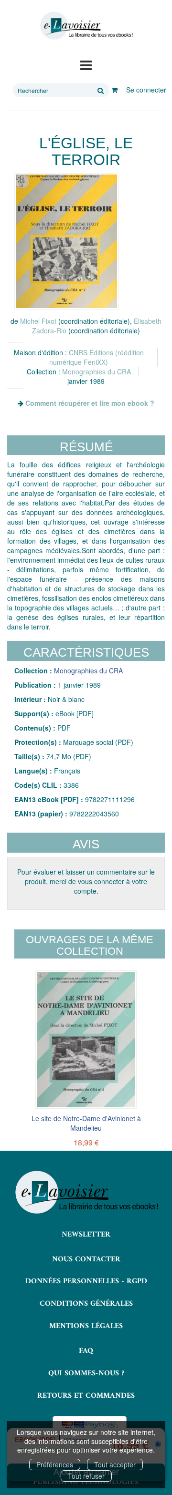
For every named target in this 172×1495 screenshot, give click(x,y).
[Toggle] (86, 64)
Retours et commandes (86, 1395)
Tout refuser (86, 1476)
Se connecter (146, 89)
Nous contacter (86, 1259)
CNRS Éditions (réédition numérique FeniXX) (96, 357)
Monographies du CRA (96, 371)
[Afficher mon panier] (114, 89)
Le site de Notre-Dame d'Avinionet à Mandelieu (86, 1123)
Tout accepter (115, 1464)
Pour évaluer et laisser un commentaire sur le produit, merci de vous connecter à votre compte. (86, 881)
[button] (66, 241)
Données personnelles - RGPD (86, 1281)
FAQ (86, 1351)
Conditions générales (86, 1303)
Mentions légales (86, 1326)
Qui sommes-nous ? (86, 1373)
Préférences (54, 1464)
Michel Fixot (38, 321)
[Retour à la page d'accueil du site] (86, 26)
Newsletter (86, 1234)
